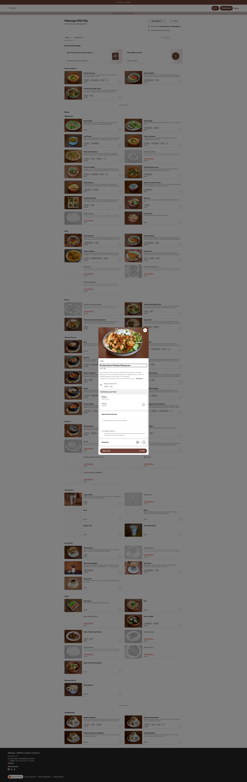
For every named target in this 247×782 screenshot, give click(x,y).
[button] (123, 342)
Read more (139, 378)
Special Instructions (109, 414)
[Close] (145, 330)
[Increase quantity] (143, 442)
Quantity (105, 442)
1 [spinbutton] (140, 442)
